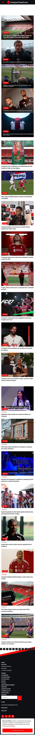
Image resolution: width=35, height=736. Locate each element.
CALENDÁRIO (4, 675)
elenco (3, 681)
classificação (5, 677)
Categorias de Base (6, 666)
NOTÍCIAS (3, 664)
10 (26, 649)
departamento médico (8, 685)
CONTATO (4, 694)
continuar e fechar (17, 730)
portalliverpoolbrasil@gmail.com (9, 705)
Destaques (4, 668)
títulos (3, 683)
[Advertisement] (17, 10)
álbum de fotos (6, 689)
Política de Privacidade (8, 726)
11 (30, 649)
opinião (3, 673)
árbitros (4, 687)
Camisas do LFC (5, 690)
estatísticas (5, 679)
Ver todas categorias (6, 670)
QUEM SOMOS (5, 692)
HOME (3, 662)
